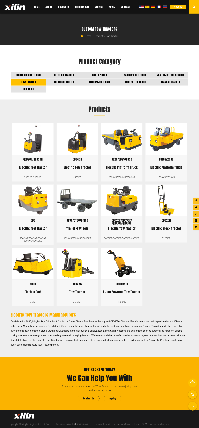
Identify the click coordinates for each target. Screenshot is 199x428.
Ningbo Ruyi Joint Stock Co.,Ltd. (49, 321)
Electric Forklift (64, 82)
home (88, 36)
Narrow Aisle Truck (135, 75)
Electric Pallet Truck (28, 75)
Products (63, 7)
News (112, 7)
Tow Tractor (28, 82)
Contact (125, 7)
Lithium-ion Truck (99, 82)
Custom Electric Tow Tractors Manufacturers (117, 424)
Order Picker (99, 75)
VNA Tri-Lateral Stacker (170, 75)
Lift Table (28, 89)
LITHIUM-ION (82, 7)
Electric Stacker (64, 75)
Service (99, 7)
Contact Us (88, 398)
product (99, 36)
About (48, 7)
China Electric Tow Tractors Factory (87, 321)
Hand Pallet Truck (135, 82)
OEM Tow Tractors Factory (155, 424)
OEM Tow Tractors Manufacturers (127, 321)
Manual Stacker (170, 82)
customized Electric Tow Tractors (34, 345)
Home (37, 7)
